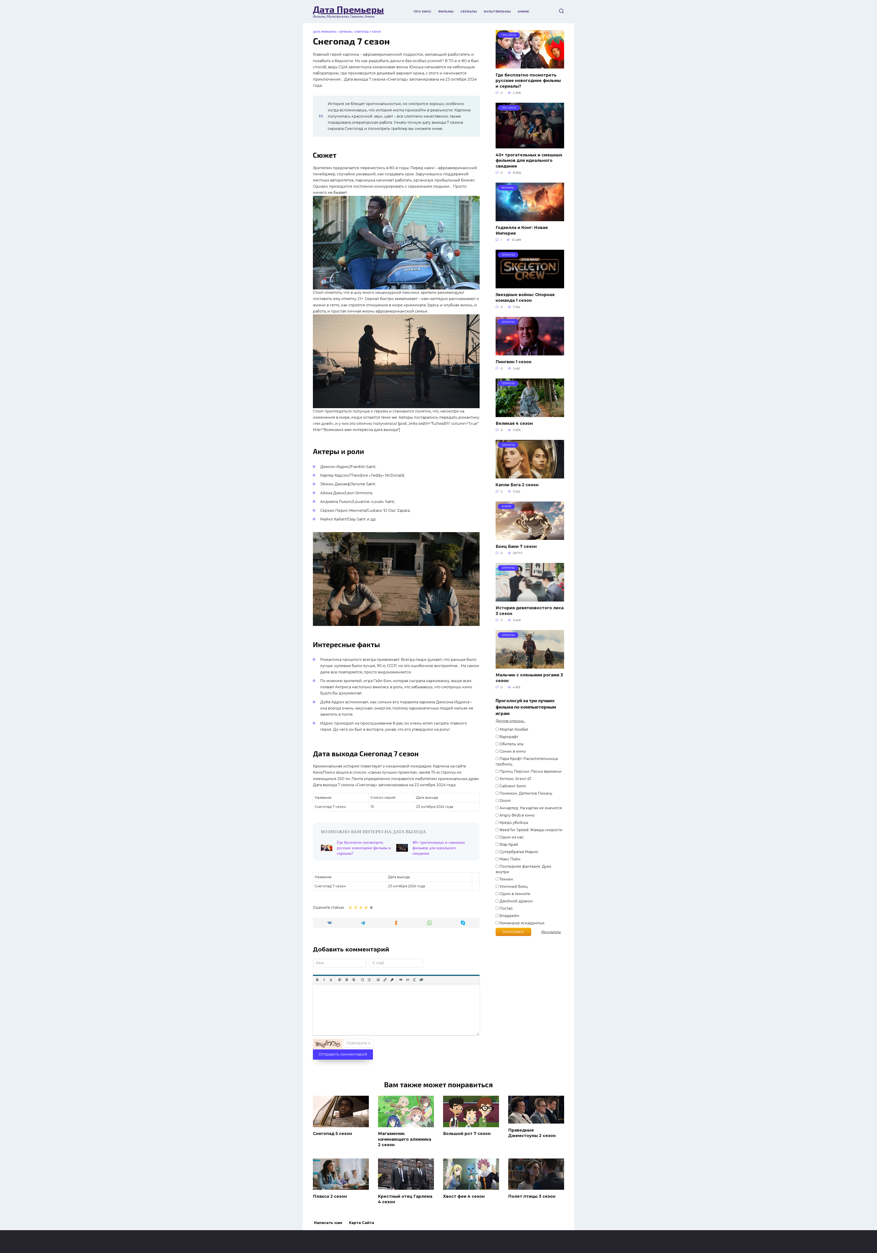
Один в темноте (514, 894)
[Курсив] (324, 979)
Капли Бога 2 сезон (517, 484)
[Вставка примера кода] (407, 979)
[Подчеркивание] (331, 979)
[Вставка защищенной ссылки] (391, 979)
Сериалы (468, 11)
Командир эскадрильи (521, 923)
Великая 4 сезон (514, 423)
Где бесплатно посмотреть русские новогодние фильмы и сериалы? (364, 848)
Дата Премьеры (348, 9)
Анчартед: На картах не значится (530, 808)
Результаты (551, 932)
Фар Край (508, 844)
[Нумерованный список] (369, 979)
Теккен (506, 879)
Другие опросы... (510, 721)
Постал (506, 908)
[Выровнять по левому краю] (339, 979)
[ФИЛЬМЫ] (530, 218)
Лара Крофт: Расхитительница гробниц (527, 761)
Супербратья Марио (518, 852)
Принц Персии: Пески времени (530, 771)
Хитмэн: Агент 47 (515, 779)
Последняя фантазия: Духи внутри (523, 869)
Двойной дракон (516, 901)
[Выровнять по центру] (346, 979)
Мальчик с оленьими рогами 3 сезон (529, 677)
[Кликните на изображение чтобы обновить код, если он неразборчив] (328, 1044)
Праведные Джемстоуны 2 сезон (532, 1132)
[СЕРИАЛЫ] (530, 285)
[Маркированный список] (362, 979)
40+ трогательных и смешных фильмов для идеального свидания (438, 848)
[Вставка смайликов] (378, 979)
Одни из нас (511, 837)
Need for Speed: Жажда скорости (531, 830)
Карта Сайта (361, 1223)
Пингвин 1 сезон (513, 361)
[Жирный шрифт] (317, 979)
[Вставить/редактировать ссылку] (385, 979)
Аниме (523, 11)
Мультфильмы (497, 11)
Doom (505, 801)
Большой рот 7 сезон (467, 1133)
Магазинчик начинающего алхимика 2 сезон (404, 1139)
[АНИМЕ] (530, 537)
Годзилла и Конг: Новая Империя (522, 230)
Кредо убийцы (513, 822)
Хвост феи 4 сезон (464, 1196)
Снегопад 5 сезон (332, 1133)
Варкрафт (508, 737)
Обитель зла (511, 744)
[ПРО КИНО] (530, 65)
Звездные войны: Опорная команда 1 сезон (525, 297)
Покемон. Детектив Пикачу (525, 793)
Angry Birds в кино (517, 815)
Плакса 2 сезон (330, 1196)
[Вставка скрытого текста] (421, 979)
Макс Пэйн (509, 859)
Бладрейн (509, 916)
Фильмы (446, 11)
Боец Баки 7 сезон (516, 546)
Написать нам (328, 1223)
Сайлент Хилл (512, 786)
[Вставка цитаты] (400, 979)
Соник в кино (512, 751)
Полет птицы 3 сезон (531, 1196)
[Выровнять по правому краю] (353, 979)
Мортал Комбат (513, 729)
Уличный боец (513, 886)
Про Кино (422, 11)
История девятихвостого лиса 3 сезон (530, 610)
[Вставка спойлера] (414, 979)
